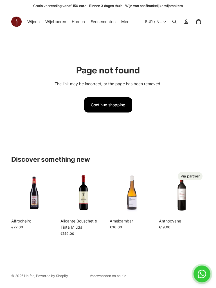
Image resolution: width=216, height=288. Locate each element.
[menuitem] (126, 21)
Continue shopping (108, 104)
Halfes (29, 276)
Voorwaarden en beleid (108, 276)
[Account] (186, 21)
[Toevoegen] (48, 207)
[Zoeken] (174, 21)
